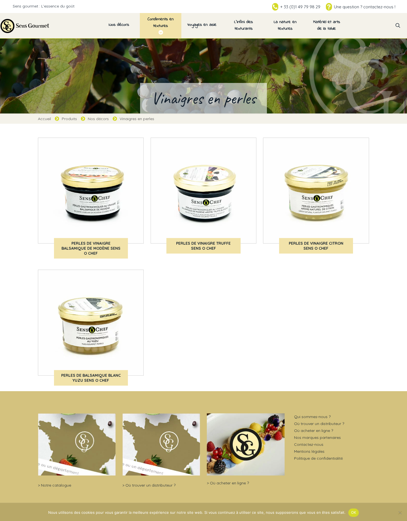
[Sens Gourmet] (25, 25)
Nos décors (98, 118)
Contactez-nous (308, 444)
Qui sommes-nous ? (312, 416)
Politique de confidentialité (318, 458)
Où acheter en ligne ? (229, 482)
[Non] (400, 512)
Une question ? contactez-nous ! (364, 6)
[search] (397, 25)
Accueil (44, 118)
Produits (69, 118)
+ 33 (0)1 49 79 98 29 (300, 6)
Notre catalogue (56, 485)
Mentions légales (309, 451)
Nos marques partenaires (317, 437)
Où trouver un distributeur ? (150, 485)
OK (353, 512)
